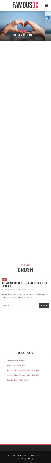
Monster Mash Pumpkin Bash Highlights (23, 375)
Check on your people (22, 34)
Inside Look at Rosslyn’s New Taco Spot (23, 370)
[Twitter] (29, 459)
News (4, 279)
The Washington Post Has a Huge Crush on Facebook (24, 284)
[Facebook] (18, 459)
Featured (22, 31)
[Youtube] (32, 459)
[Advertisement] (22, 329)
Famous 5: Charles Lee (16, 365)
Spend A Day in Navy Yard (17, 380)
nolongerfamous (9, 290)
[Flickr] (22, 459)
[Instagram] (25, 459)
